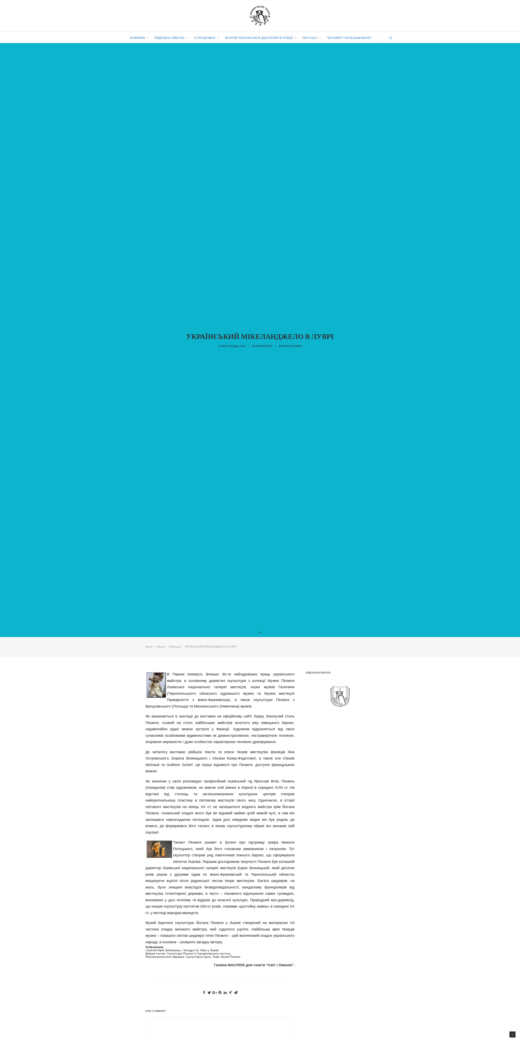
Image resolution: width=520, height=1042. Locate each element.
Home (148, 646)
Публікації (264, 346)
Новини (137, 38)
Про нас (309, 38)
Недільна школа (169, 38)
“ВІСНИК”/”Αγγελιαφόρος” (349, 38)
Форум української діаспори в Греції (259, 38)
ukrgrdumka (292, 346)
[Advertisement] (336, 743)
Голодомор (205, 38)
